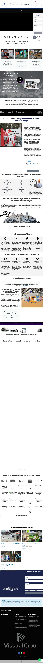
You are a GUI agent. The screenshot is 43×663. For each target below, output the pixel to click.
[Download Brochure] (21, 4)
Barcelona (29, 156)
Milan (28, 162)
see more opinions (24, 285)
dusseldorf (29, 159)
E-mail (35, 21)
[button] (36, 5)
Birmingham (29, 161)
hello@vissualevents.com (27, 2)
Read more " (3, 546)
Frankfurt (28, 160)
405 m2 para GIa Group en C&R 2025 (10, 544)
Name (35, 17)
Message (35, 25)
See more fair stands (21, 469)
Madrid (28, 157)
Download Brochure (26, 4)
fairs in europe (33, 163)
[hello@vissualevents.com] (21, 2)
